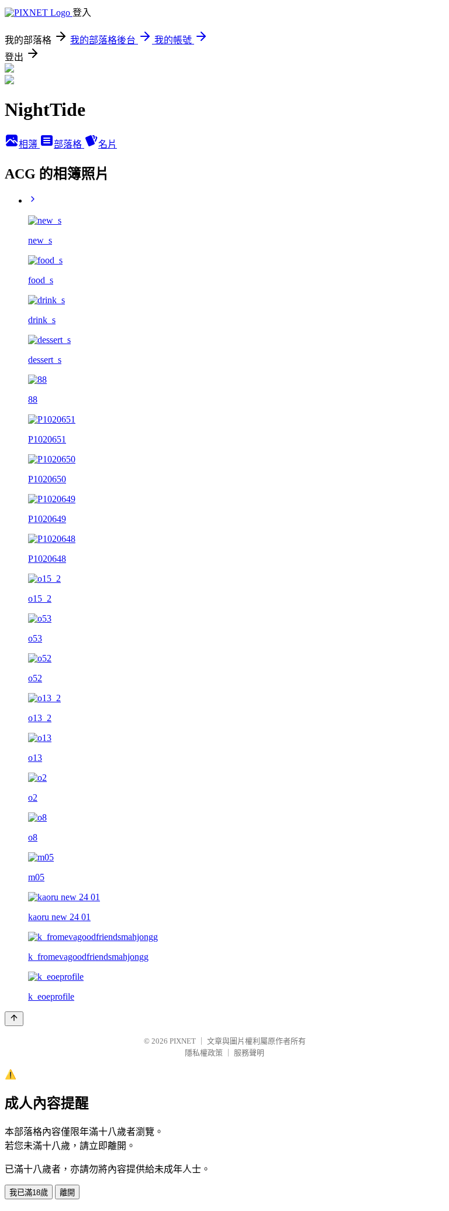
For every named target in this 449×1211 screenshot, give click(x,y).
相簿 (29, 144)
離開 (67, 1192)
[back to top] (14, 1018)
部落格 (69, 144)
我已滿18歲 (28, 1192)
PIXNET (183, 1041)
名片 (107, 144)
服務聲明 (249, 1052)
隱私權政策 (204, 1052)
